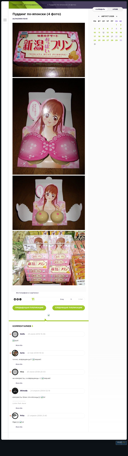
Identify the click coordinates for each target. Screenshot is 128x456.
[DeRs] (15, 333)
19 (103, 36)
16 (121, 32)
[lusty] (15, 352)
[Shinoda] (15, 389)
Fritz (22, 415)
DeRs (22, 334)
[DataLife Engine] (5, 5)
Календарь (100, 9)
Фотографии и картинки (35, 5)
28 (112, 40)
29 (116, 40)
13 (108, 32)
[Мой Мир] (20, 299)
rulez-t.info (17, 5)
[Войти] (5, 12)
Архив (115, 9)
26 (103, 40)
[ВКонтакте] (15, 299)
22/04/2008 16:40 (20, 19)
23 (121, 36)
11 (99, 32)
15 (116, 32)
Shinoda (23, 391)
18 (99, 36)
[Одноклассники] (17, 299)
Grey (62, 299)
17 (95, 36)
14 (112, 32)
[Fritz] (15, 414)
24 (95, 40)
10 (95, 32)
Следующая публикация (68, 307)
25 (99, 40)
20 (107, 36)
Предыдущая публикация (29, 307)
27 (108, 40)
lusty (22, 353)
